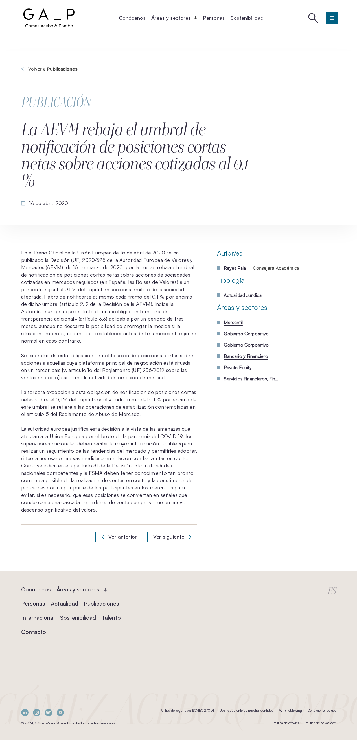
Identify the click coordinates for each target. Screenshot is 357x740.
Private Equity (237, 367)
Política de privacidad (320, 723)
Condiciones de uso (322, 710)
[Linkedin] (25, 712)
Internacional (37, 617)
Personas (214, 18)
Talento (111, 617)
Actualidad (64, 603)
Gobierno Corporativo (246, 333)
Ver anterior (122, 537)
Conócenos (132, 18)
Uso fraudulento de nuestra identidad (246, 710)
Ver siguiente (168, 537)
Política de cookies (286, 723)
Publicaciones (101, 603)
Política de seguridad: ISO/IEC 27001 (187, 710)
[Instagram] (36, 712)
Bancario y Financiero (246, 356)
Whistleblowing (290, 710)
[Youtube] (60, 712)
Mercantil (233, 322)
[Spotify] (48, 712)
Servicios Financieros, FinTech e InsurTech (252, 379)
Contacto (33, 631)
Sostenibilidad (247, 18)
